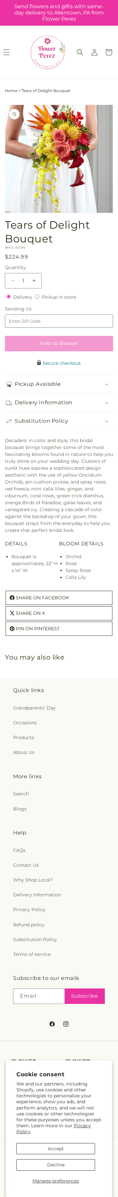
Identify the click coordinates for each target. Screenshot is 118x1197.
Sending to (28, 309)
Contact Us (26, 865)
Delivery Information (37, 895)
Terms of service (31, 954)
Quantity (15, 267)
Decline (56, 1165)
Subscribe (84, 996)
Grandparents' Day (34, 708)
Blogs (20, 809)
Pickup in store (59, 297)
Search (21, 794)
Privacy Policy (29, 909)
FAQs (19, 850)
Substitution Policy (35, 939)
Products (23, 737)
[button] (80, 52)
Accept (56, 1149)
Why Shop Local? (33, 880)
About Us (23, 752)
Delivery (23, 297)
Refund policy (29, 925)
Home (11, 90)
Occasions (25, 723)
